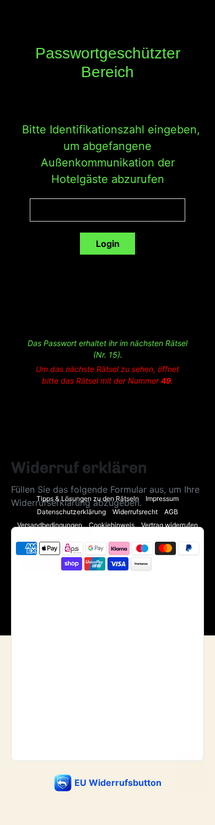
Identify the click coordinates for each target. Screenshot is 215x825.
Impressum (162, 498)
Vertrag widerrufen (169, 525)
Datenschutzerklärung (71, 512)
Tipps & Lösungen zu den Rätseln (87, 498)
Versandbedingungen (49, 525)
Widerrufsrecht (135, 512)
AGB (171, 512)
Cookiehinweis (112, 525)
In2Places (121, 585)
